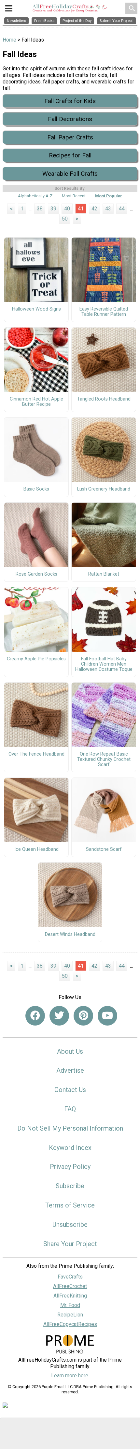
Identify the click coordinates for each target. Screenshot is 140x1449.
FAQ (70, 1109)
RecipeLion (70, 1315)
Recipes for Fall (70, 155)
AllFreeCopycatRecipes (70, 1324)
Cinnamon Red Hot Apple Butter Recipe (36, 402)
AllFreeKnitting (70, 1296)
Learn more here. (70, 1375)
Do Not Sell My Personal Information (70, 1128)
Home (9, 40)
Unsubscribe (70, 1224)
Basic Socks (36, 489)
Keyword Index (70, 1148)
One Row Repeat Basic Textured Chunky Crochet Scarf (104, 759)
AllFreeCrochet (70, 1286)
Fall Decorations (70, 119)
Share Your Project (70, 1244)
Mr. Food (70, 1305)
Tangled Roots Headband (104, 399)
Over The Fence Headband (36, 754)
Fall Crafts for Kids (70, 101)
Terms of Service (70, 1205)
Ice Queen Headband (36, 849)
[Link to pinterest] (83, 1016)
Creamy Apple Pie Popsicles (36, 659)
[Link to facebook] (35, 1016)
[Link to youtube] (107, 1016)
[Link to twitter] (59, 1016)
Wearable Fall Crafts (70, 173)
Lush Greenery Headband (103, 489)
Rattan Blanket (103, 574)
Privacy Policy (70, 1167)
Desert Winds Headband (70, 934)
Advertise (70, 1070)
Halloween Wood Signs (36, 309)
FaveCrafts (70, 1277)
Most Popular (108, 195)
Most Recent (74, 195)
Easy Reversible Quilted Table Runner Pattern (103, 312)
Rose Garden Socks (36, 574)
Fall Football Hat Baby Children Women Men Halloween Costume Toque (104, 664)
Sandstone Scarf (104, 849)
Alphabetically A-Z (35, 195)
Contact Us (70, 1090)
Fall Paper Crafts (70, 137)
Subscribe (70, 1186)
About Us (70, 1051)
